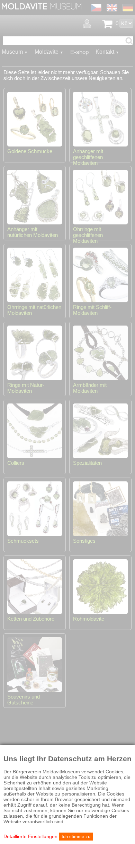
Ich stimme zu (76, 836)
